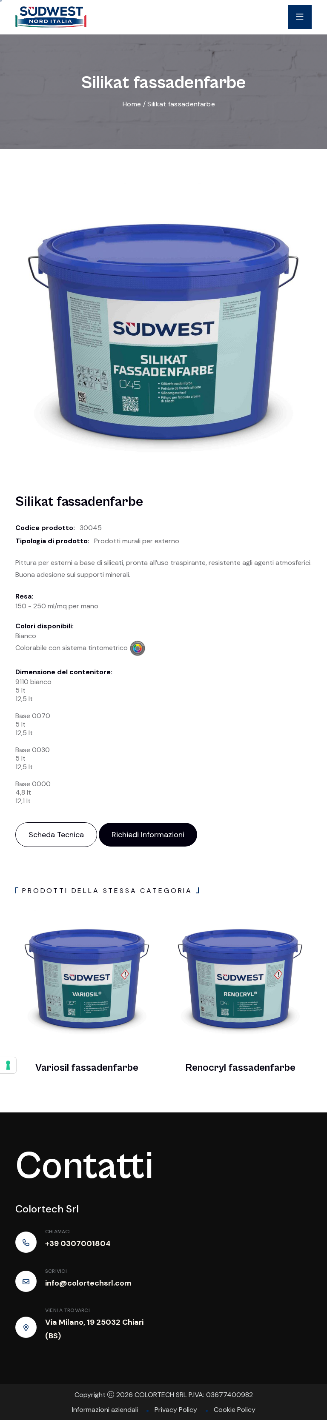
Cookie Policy (234, 1409)
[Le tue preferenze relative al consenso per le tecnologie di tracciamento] (8, 1065)
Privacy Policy (176, 1409)
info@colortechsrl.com (88, 1283)
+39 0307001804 (78, 1243)
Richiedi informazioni (148, 835)
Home (132, 104)
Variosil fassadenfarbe (86, 1068)
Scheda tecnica (56, 835)
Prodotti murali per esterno (136, 540)
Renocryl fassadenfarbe (240, 1068)
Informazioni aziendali (105, 1409)
